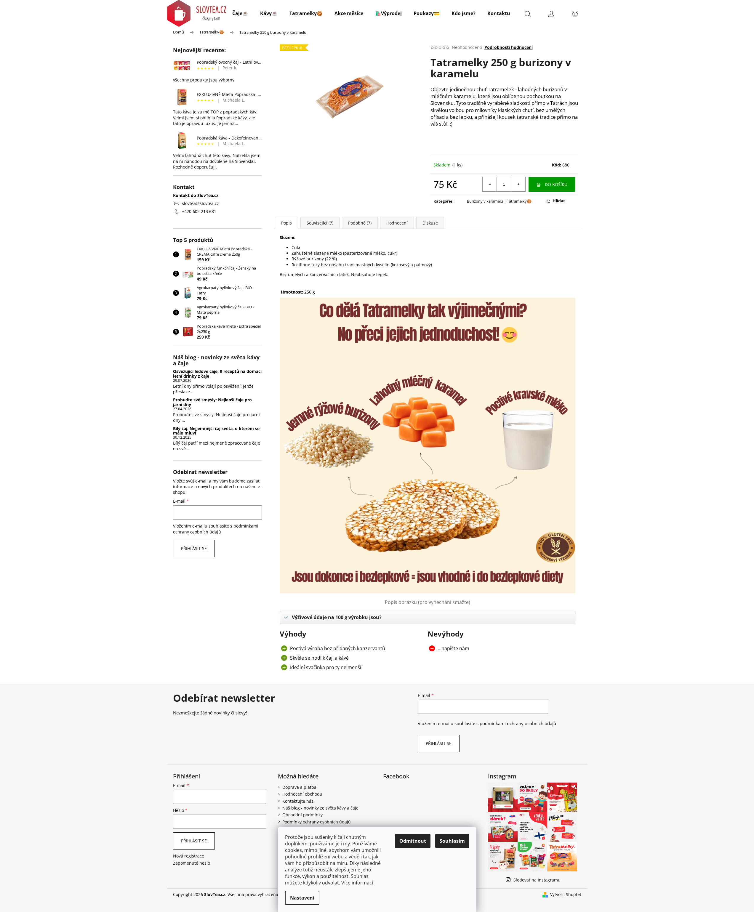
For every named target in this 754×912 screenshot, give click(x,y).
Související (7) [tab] (320, 223)
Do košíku (556, 184)
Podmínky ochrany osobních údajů (316, 822)
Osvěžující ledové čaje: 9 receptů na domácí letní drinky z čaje (217, 373)
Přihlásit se (194, 548)
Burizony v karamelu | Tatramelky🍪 (499, 201)
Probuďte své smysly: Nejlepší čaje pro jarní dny (212, 402)
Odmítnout (412, 841)
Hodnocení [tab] (397, 223)
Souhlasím (452, 841)
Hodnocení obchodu (302, 794)
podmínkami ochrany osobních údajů (215, 529)
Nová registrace (188, 856)
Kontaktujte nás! (298, 801)
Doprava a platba (299, 787)
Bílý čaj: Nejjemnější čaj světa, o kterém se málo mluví (216, 430)
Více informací (357, 882)
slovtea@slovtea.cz (200, 203)
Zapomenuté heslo (191, 863)
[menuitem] (240, 13)
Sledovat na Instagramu (537, 880)
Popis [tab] (286, 223)
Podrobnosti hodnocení (508, 47)
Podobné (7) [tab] (360, 223)
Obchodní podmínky (302, 815)
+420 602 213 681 (199, 211)
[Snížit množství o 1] (490, 184)
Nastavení (302, 898)
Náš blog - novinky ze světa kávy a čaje (320, 808)
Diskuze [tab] (430, 223)
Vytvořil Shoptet (565, 894)
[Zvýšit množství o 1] (518, 184)
